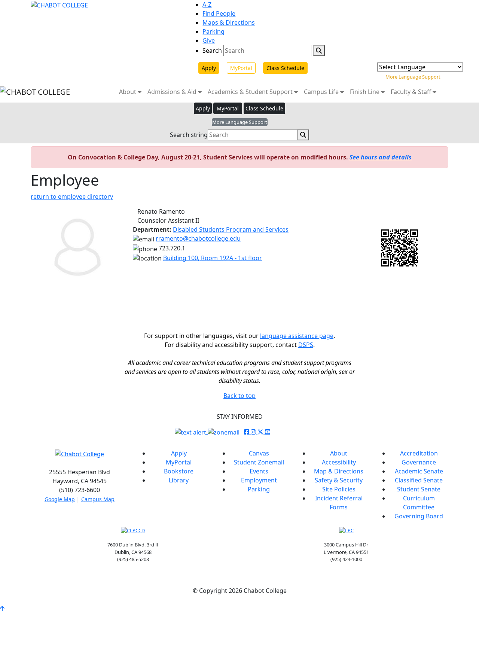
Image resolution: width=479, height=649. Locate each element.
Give (208, 40)
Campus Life (322, 92)
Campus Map (98, 499)
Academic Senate (419, 471)
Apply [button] (203, 108)
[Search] (319, 50)
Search (212, 50)
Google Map (60, 499)
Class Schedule (285, 67)
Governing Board (418, 516)
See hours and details (381, 157)
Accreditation (419, 453)
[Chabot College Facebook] (247, 432)
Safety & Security (339, 480)
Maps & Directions (228, 22)
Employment (259, 480)
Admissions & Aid (172, 92)
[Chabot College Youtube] (267, 432)
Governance (419, 462)
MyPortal (241, 67)
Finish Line (365, 92)
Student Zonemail (259, 462)
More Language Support (412, 76)
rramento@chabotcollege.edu (198, 238)
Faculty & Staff (412, 92)
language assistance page (296, 336)
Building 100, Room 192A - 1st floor (212, 258)
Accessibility (339, 462)
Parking (213, 31)
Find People (218, 13)
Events (259, 471)
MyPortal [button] (228, 108)
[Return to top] (2, 608)
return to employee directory (72, 196)
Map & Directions (338, 471)
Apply (209, 67)
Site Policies (339, 489)
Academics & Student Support (251, 92)
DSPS (305, 345)
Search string (189, 135)
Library (179, 480)
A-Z (206, 4)
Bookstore (178, 471)
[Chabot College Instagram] (254, 432)
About (128, 92)
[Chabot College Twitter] (261, 432)
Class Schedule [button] (264, 108)
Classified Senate (419, 480)
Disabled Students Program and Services (231, 229)
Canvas (259, 453)
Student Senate (418, 489)
